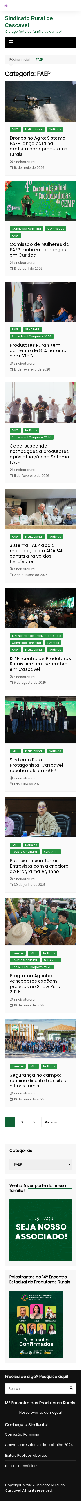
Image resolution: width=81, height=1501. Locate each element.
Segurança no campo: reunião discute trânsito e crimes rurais (39, 1080)
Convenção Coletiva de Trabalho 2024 (39, 1444)
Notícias (55, 129)
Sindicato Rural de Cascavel (29, 22)
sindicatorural (24, 162)
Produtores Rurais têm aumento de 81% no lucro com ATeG (38, 350)
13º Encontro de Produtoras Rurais (36, 636)
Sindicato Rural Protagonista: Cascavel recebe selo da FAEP (36, 765)
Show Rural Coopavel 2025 (31, 967)
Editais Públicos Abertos (26, 1455)
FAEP (15, 129)
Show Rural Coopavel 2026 (31, 336)
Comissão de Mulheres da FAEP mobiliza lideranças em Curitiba (40, 249)
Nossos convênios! (21, 1465)
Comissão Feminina (26, 228)
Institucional (34, 129)
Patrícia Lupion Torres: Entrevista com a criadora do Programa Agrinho (39, 866)
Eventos (53, 643)
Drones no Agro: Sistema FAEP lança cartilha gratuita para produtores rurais (38, 146)
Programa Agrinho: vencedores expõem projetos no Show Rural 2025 (36, 983)
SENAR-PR (32, 329)
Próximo (51, 1122)
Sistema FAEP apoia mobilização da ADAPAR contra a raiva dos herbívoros (37, 553)
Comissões (55, 228)
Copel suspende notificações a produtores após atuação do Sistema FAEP (39, 454)
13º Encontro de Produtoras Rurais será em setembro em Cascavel (40, 663)
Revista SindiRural (25, 852)
